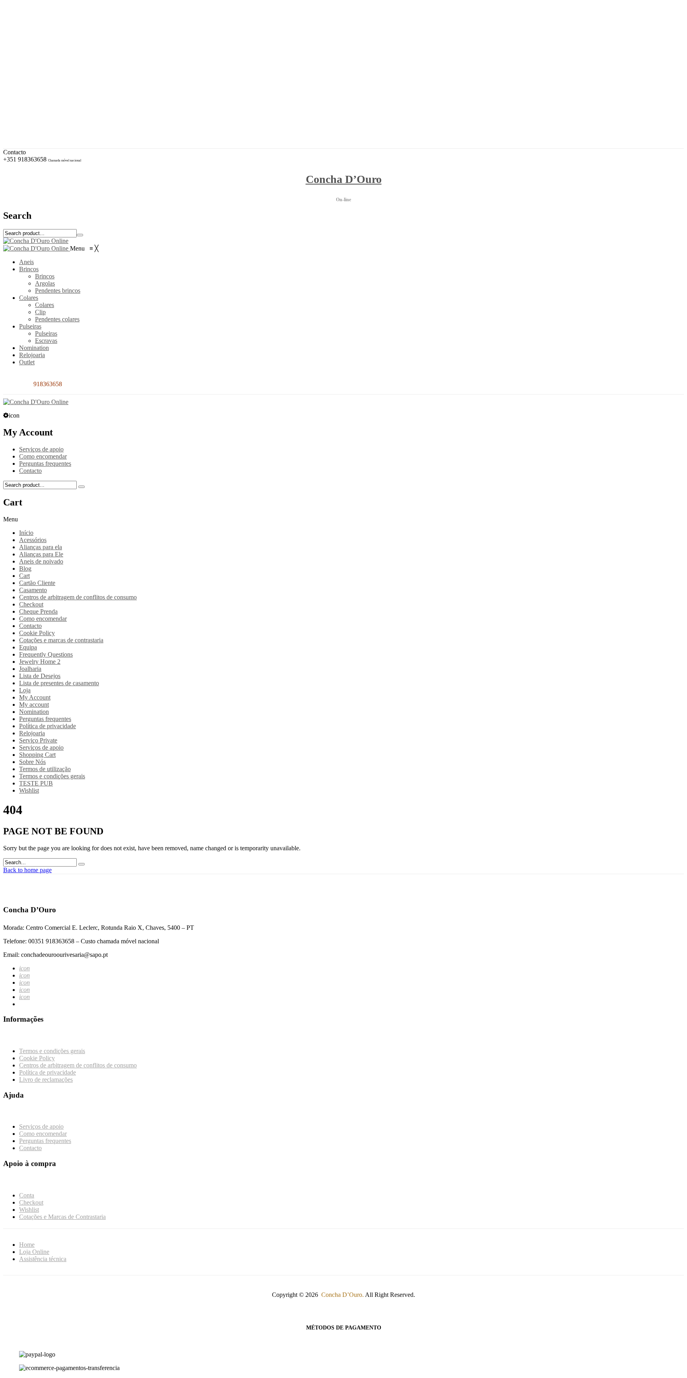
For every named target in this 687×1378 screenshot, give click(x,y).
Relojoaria (32, 733)
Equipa (28, 647)
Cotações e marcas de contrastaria (61, 640)
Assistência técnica (42, 1259)
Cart (24, 575)
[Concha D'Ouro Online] (35, 240)
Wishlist (35, 97)
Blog (25, 568)
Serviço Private (38, 740)
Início (26, 532)
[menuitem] (26, 261)
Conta (32, 83)
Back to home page (27, 870)
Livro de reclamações (46, 1079)
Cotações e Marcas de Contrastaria (68, 104)
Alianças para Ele (41, 554)
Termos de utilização (45, 769)
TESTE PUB (36, 783)
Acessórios (33, 539)
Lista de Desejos (39, 675)
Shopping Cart (37, 754)
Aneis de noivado (41, 561)
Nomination (34, 711)
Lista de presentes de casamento (59, 683)
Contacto (30, 470)
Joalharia (30, 668)
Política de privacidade (47, 726)
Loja (25, 690)
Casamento (33, 590)
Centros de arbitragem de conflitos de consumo (78, 597)
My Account (34, 697)
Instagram (37, 35)
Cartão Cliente (37, 582)
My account (34, 704)
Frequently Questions (46, 654)
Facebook (37, 28)
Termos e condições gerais (52, 776)
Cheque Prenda (38, 611)
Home (27, 1244)
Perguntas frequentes (45, 463)
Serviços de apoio (41, 449)
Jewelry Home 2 (39, 661)
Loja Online (34, 1251)
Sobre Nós (32, 761)
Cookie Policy (37, 633)
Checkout (37, 90)
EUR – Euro (41, 49)
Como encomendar (43, 456)
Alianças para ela (40, 547)
